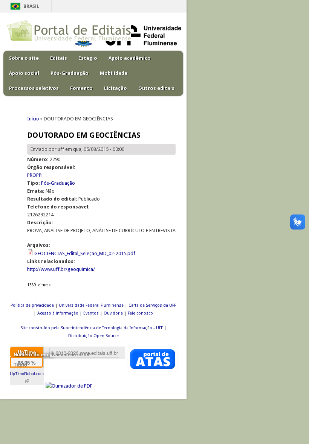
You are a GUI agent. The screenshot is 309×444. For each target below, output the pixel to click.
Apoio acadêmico (130, 58)
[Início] (69, 39)
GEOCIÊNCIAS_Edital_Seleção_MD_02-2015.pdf (84, 253)
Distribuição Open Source (93, 335)
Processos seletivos (34, 88)
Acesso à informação (57, 313)
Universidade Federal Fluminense (91, 305)
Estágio (87, 58)
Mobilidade (113, 73)
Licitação (115, 88)
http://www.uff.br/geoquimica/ (61, 269)
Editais (58, 58)
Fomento (81, 88)
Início (33, 119)
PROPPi (35, 175)
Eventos (91, 313)
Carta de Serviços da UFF (152, 305)
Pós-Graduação (69, 73)
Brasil (31, 6)
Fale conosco (140, 313)
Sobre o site (24, 58)
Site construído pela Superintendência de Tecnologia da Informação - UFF (91, 327)
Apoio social (24, 73)
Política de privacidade (32, 305)
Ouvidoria (113, 313)
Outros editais (156, 88)
